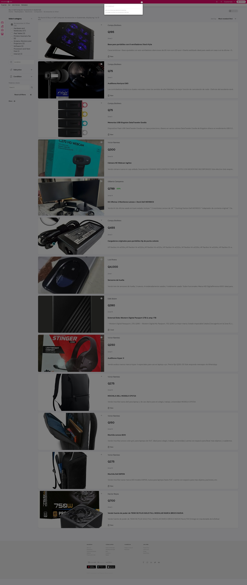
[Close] (142, 2)
